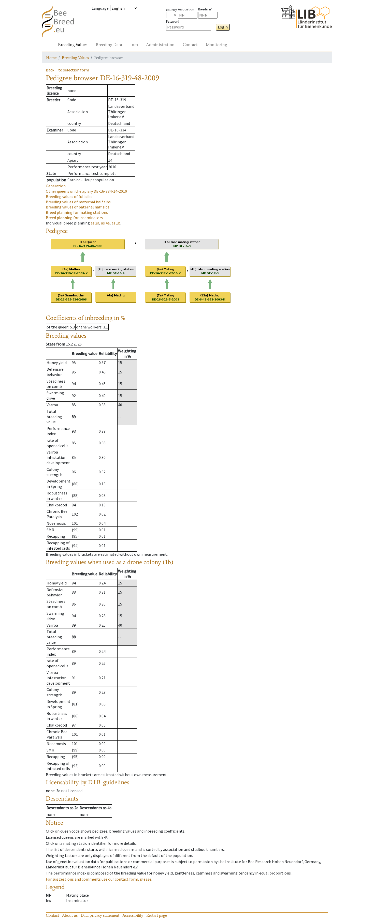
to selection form (73, 69)
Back (50, 69)
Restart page (156, 915)
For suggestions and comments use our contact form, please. (99, 879)
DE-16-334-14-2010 (86, 191)
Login (223, 26)
